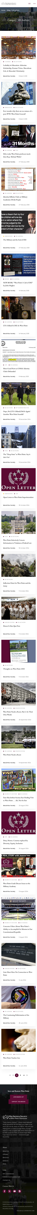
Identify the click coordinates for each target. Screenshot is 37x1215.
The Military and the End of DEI (14, 240)
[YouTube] (14, 1191)
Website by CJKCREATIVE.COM (25, 1211)
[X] (9, 1191)
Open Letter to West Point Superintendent (18, 497)
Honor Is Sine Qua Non (11, 626)
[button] (18, 1097)
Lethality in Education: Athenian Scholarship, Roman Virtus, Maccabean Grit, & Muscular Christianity (17, 68)
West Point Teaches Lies (11, 1058)
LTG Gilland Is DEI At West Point (15, 325)
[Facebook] (4, 1191)
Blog (8, 10)
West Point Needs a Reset (12, 755)
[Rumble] (19, 1191)
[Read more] (18, 37)
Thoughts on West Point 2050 (14, 669)
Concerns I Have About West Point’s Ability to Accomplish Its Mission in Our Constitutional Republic (17, 929)
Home (3, 10)
